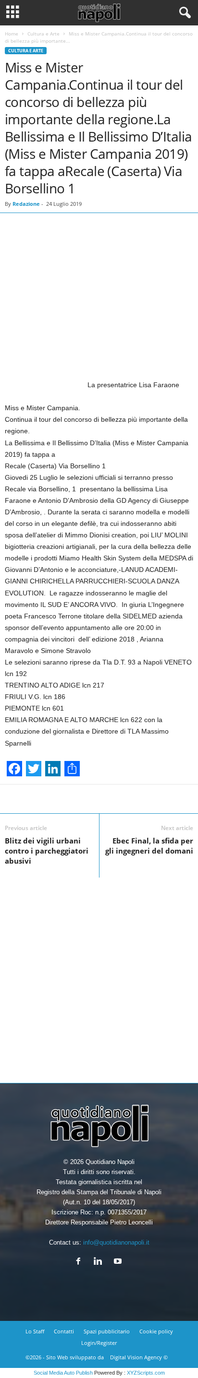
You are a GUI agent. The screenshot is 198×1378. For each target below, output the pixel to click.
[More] (129, 798)
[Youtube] (119, 1262)
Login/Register (99, 1342)
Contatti (64, 1331)
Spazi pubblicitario (107, 1331)
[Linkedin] (100, 1262)
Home (11, 33)
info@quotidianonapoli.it (116, 1242)
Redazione (26, 203)
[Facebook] (80, 1262)
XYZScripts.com (146, 1373)
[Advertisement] (99, 976)
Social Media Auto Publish (63, 1373)
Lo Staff (34, 1331)
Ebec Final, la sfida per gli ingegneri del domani (149, 845)
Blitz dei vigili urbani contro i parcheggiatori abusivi (46, 851)
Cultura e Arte (43, 33)
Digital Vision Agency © (139, 1357)
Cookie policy (156, 1331)
